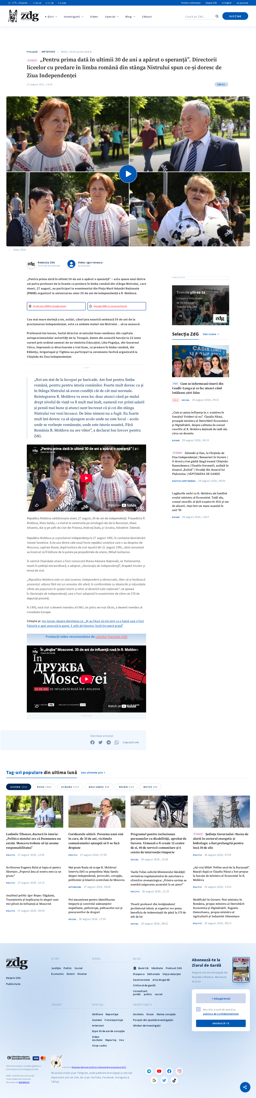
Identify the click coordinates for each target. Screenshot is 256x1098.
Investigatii (72, 16)
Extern (71, 974)
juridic (137, 994)
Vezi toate (210, 334)
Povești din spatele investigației (153, 1020)
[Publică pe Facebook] (92, 742)
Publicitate (13, 984)
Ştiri (51, 16)
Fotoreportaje (114, 1020)
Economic (57, 974)
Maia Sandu (99, 787)
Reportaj (111, 1040)
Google (154, 1080)
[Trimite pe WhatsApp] (117, 742)
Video (94, 16)
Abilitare (97, 1014)
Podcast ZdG (174, 968)
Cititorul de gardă (144, 985)
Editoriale (153, 974)
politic (148, 994)
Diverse (82, 974)
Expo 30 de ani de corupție (108, 1031)
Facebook (169, 1071)
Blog (128, 16)
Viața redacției (171, 974)
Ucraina (70, 787)
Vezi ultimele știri (92, 772)
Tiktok (174, 1080)
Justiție (56, 968)
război (126, 787)
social (158, 994)
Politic (10, 855)
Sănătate (157, 968)
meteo (150, 787)
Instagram (179, 1071)
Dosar (176, 440)
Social (186, 400)
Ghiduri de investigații (147, 1025)
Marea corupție (166, 1014)
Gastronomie (141, 979)
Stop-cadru (99, 1045)
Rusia (44, 787)
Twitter (164, 1080)
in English (226, 2)
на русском (242, 2)
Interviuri (74, 887)
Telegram (149, 1071)
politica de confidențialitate (221, 1014)
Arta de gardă (161, 979)
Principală (32, 51)
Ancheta (138, 1014)
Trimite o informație (190, 2)
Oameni (97, 1020)
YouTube (159, 1071)
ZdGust (147, 16)
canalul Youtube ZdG (111, 636)
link (180, 316)
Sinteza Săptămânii (184, 481)
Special (110, 16)
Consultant (140, 991)
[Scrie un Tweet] (100, 742)
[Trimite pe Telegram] (109, 742)
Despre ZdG (211, 2)
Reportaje (112, 1014)
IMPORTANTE (48, 51)
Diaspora (139, 974)
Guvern (18, 787)
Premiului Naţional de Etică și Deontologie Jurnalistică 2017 (99, 1067)
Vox (121, 1040)
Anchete (97, 1040)
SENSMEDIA (24, 1082)
